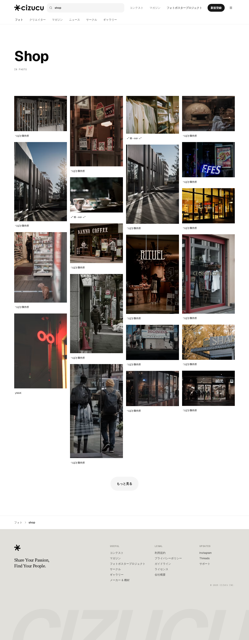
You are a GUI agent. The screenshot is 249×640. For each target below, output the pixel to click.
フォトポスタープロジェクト (184, 8)
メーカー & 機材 (120, 580)
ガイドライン (163, 563)
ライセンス (161, 569)
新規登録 (216, 8)
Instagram (205, 553)
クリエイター (37, 19)
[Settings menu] (231, 8)
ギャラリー (110, 19)
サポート (204, 563)
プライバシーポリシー (168, 558)
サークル (91, 19)
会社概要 (160, 574)
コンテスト (136, 8)
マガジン (155, 8)
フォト (19, 19)
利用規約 (160, 553)
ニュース (74, 19)
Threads (204, 558)
